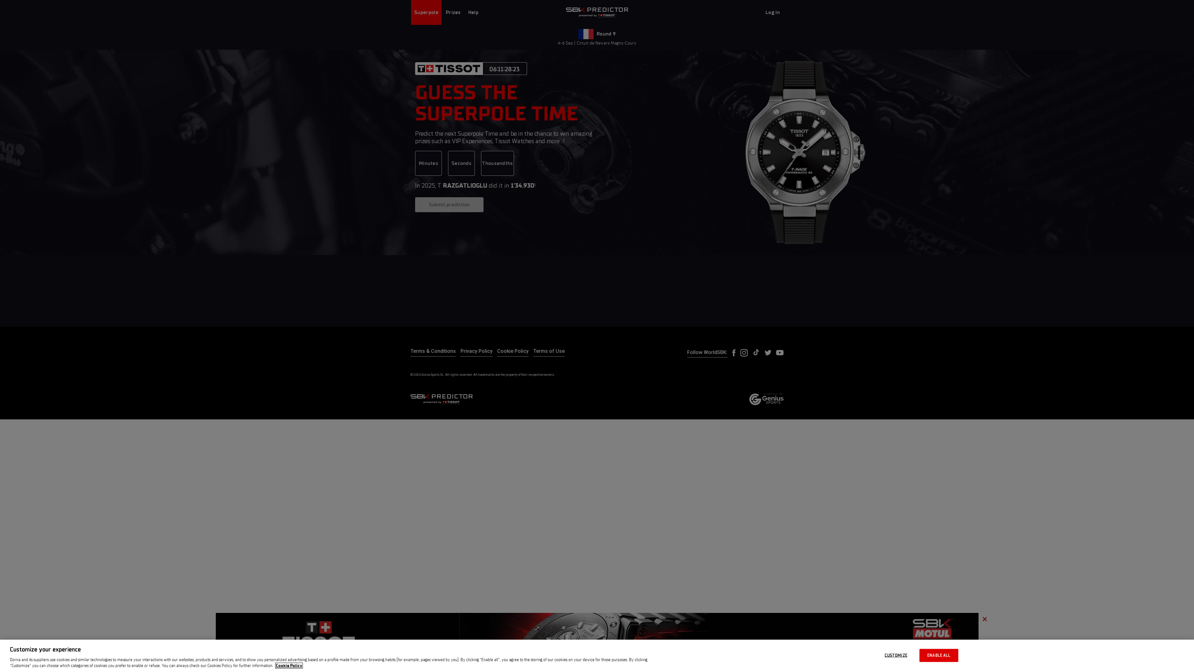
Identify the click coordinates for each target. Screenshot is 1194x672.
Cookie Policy (289, 665)
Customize (896, 655)
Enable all (938, 655)
